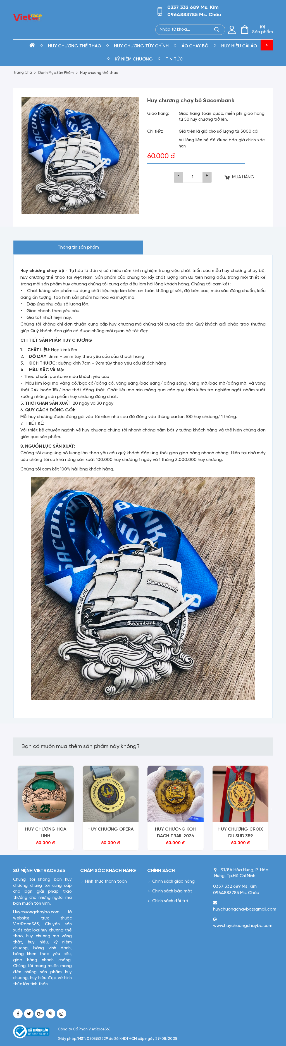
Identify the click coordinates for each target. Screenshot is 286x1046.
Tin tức (174, 59)
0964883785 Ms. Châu (194, 15)
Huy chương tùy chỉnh (141, 46)
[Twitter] (29, 1013)
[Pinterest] (50, 1013)
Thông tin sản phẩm (78, 247)
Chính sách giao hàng (173, 881)
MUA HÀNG (243, 177)
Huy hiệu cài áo (239, 46)
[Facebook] (18, 1013)
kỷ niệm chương (134, 59)
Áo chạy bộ (195, 46)
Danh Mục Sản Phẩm (56, 73)
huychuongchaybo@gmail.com (244, 909)
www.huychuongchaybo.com (242, 925)
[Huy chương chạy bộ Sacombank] (80, 155)
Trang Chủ (22, 72)
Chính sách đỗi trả (170, 901)
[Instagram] (61, 1013)
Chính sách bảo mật (172, 891)
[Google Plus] (39, 1013)
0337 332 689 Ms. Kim (193, 7)
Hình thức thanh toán (106, 881)
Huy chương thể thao (74, 46)
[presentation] (14, 809)
